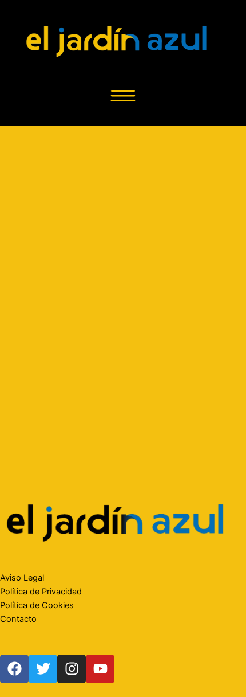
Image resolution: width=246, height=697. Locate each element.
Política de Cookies (37, 605)
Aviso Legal (22, 578)
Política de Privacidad (41, 591)
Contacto (18, 619)
